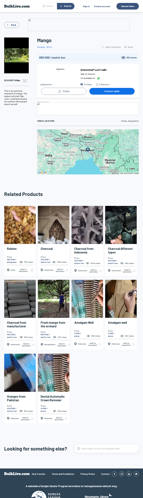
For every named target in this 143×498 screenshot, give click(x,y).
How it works (38, 474)
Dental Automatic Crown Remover (53, 398)
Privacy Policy (88, 474)
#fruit (49, 47)
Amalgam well (117, 322)
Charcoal (47, 248)
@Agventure (46, 84)
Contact (105, 474)
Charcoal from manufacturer (16, 324)
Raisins (12, 248)
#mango (41, 47)
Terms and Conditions (63, 474)
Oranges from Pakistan (16, 398)
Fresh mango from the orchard (53, 324)
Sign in (86, 6)
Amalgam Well (84, 322)
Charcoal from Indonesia (84, 250)
